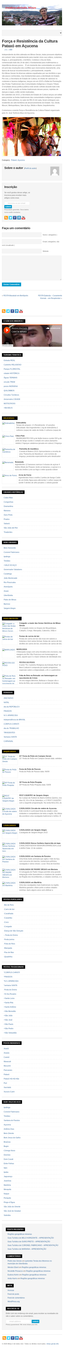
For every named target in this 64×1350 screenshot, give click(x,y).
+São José (8, 1020)
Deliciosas (8, 418)
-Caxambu (8, 918)
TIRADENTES (9, 733)
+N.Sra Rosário (10, 994)
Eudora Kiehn (13, 1275)
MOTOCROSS (9, 404)
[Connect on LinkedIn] (19, 217)
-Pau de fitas (9, 952)
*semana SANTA (10, 985)
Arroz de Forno (25, 475)
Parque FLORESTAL (12, 369)
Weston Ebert (13, 1267)
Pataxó (6, 1074)
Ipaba (6, 1172)
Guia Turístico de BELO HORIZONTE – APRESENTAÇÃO (31, 1238)
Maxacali (7, 1061)
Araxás (6, 1053)
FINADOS (8, 711)
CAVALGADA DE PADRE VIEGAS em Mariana (38, 869)
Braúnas (7, 1142)
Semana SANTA (10, 737)
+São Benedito (10, 1011)
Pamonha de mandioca (29, 449)
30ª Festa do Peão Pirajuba (30, 782)
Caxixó (6, 1057)
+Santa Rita (8, 1003)
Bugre (6, 1146)
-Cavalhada (8, 914)
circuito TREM (9, 382)
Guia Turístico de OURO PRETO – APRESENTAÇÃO (29, 1242)
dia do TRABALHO (11, 728)
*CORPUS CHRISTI (12, 972)
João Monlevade (10, 578)
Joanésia (7, 1181)
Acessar (11, 1290)
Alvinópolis (8, 587)
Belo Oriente (9, 1133)
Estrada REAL (9, 360)
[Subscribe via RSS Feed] (6, 217)
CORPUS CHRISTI (11, 724)
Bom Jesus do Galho (12, 1138)
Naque (6, 1194)
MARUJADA (22, 649)
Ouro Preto (8, 515)
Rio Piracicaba (10, 582)
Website (46, 251)
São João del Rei (11, 528)
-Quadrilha (8, 957)
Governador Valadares (13, 569)
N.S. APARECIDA (11, 715)
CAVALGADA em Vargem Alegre (33, 830)
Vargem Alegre (10, 608)
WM (10, 50)
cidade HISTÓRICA (11, 373)
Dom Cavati (8, 1159)
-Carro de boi (9, 909)
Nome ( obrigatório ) (50, 235)
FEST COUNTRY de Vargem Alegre (34, 795)
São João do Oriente (12, 1207)
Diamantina (8, 506)
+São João (8, 1016)
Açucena (21, 160)
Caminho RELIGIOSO (12, 365)
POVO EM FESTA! (10, 619)
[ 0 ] (6, 50)
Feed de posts (13, 1294)
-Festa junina (9, 939)
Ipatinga (7, 557)
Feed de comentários (16, 1298)
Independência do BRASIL (14, 720)
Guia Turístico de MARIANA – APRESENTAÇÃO (27, 1249)
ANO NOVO (8, 698)
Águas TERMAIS (10, 378)
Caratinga (8, 574)
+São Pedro (8, 1028)
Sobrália (7, 1215)
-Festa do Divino (10, 990)
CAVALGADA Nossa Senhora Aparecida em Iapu (39, 843)
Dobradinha (21, 423)
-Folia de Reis (9, 944)
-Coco (6, 922)
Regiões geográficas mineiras (20, 1234)
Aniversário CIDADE (12, 399)
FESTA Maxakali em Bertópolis (15, 296)
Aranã (6, 1049)
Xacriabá (7, 1087)
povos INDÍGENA (11, 386)
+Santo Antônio (10, 1007)
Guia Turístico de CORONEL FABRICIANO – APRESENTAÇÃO (33, 1245)
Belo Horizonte (10, 548)
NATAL (6, 702)
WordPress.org (14, 1301)
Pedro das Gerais (15, 1261)
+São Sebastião (10, 1033)
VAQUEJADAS (9, 751)
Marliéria (7, 1185)
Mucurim (7, 1066)
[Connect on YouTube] (23, 217)
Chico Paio (20, 436)
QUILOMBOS (9, 391)
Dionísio (7, 1155)
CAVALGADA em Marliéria (30, 882)
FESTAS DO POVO (27, 662)
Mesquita (7, 1189)
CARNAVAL (8, 741)
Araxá (6, 591)
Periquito (7, 1198)
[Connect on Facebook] (15, 217)
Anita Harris (12, 1278)
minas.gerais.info (52, 1344)
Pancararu (8, 1070)
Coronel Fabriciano (11, 552)
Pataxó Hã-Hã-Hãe (11, 1079)
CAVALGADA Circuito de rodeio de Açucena (38, 808)
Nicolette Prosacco (15, 1271)
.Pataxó (14, 160)
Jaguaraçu (8, 1176)
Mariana (7, 511)
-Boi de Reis (9, 905)
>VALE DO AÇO (10, 565)
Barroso (7, 604)
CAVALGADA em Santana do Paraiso (35, 856)
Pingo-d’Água (9, 1202)
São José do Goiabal (12, 1211)
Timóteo (7, 561)
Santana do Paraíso (12, 1120)
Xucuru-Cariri (9, 1092)
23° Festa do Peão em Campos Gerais (35, 756)
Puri (5, 1083)
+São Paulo (8, 1024)
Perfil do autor (30, 168)
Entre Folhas (9, 1163)
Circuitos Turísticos (11, 395)
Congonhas (8, 502)
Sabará (7, 524)
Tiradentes (8, 532)
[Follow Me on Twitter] (10, 217)
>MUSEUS (8, 408)
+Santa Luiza (9, 998)
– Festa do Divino (11, 935)
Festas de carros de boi (29, 636)
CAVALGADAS (9, 825)
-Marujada (8, 948)
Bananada (19, 462)
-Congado (8, 926)
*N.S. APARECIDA (11, 981)
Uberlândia (8, 595)
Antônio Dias (9, 1129)
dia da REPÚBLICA (11, 707)
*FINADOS (8, 977)
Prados (7, 519)
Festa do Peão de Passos (30, 769)
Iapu (5, 1168)
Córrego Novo (9, 1151)
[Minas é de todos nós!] (32, 25)
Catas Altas (8, 498)
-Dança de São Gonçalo (13, 931)
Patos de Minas (10, 600)
